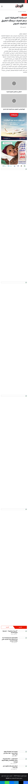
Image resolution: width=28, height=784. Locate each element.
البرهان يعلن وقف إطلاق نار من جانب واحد (10, 767)
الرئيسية (24, 11)
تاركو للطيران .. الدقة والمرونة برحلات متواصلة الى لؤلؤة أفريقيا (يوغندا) (10, 760)
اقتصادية (20, 11)
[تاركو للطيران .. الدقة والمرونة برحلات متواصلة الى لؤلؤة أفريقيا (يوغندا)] (23, 761)
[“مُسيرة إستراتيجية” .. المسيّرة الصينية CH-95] (23, 633)
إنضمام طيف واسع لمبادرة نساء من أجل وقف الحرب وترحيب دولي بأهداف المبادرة (10, 639)
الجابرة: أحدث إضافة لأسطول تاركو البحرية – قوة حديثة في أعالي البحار (10, 753)
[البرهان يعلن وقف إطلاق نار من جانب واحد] (23, 768)
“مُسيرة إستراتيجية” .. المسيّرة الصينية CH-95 (10, 632)
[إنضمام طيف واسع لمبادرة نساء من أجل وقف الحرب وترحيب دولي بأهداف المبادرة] (23, 693)
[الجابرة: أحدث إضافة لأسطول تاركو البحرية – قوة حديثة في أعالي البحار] (23, 753)
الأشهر (20, 627)
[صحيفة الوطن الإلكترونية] (19, 6)
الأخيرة (7, 627)
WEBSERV (8, 778)
